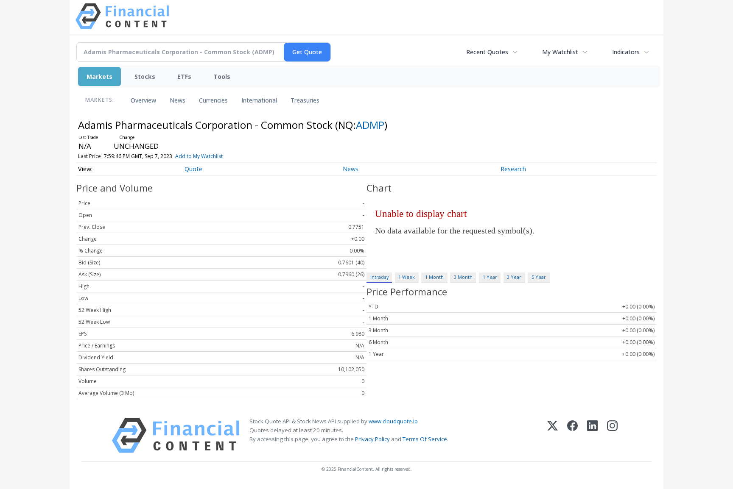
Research (513, 169)
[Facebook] (572, 435)
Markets (99, 76)
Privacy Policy (372, 439)
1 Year (490, 277)
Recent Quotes (487, 52)
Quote (193, 169)
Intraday (379, 277)
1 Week (406, 277)
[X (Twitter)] (552, 435)
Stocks (144, 76)
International (259, 100)
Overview (143, 100)
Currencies (213, 100)
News (177, 100)
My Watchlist (560, 52)
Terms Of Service (425, 439)
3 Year (514, 277)
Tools (221, 76)
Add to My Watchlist (199, 156)
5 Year (539, 277)
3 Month (463, 277)
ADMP (370, 125)
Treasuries (305, 100)
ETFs (184, 76)
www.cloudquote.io (393, 421)
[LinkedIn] (592, 435)
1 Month (434, 277)
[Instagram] (612, 435)
